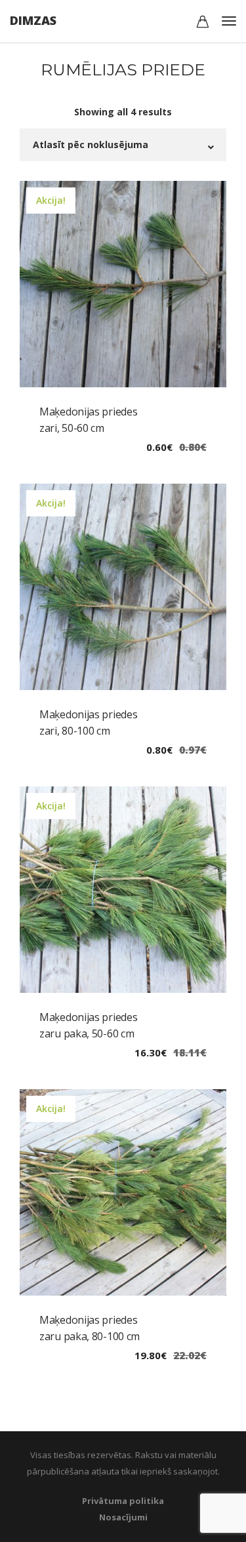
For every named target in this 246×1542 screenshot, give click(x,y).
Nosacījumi (123, 1517)
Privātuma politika (123, 1501)
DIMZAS (33, 20)
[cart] (203, 23)
